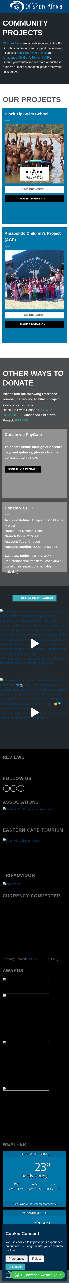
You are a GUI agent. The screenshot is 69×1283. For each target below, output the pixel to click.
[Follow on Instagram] (13, 788)
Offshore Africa (12, 43)
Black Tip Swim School (32, 52)
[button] (37, 1275)
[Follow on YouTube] (21, 788)
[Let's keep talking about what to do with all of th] (34, 712)
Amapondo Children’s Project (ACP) (26, 57)
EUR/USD (36, 959)
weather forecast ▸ (34, 1204)
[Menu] (5, 6)
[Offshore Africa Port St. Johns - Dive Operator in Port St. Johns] (36, 6)
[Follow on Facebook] (6, 788)
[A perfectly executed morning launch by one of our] (34, 643)
